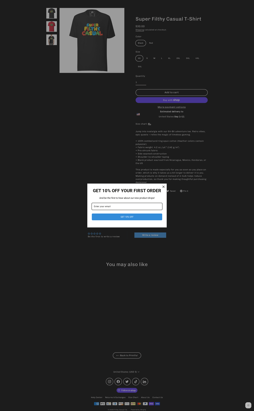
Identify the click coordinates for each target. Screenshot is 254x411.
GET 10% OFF (127, 217)
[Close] (163, 187)
